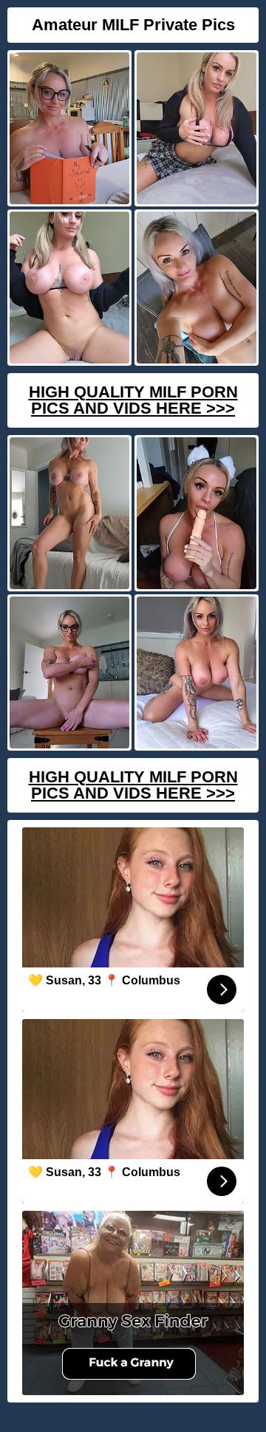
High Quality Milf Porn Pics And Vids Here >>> (133, 400)
